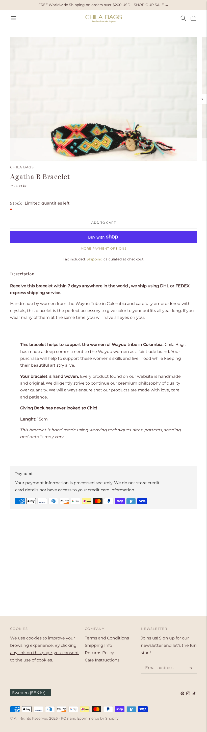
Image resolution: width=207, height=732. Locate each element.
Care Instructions (102, 660)
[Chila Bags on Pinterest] (182, 694)
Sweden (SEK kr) (28, 692)
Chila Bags (22, 167)
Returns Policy (99, 652)
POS (65, 718)
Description (22, 274)
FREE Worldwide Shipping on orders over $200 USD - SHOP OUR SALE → (103, 5)
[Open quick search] (183, 18)
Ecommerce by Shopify (98, 718)
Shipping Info (98, 645)
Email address (158, 662)
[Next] (202, 99)
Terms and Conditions (107, 638)
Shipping (94, 259)
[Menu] (13, 18)
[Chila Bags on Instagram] (188, 694)
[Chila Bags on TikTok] (194, 694)
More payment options (103, 248)
